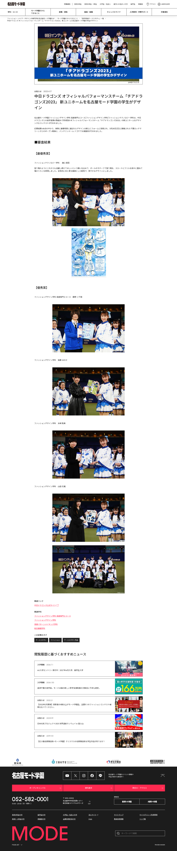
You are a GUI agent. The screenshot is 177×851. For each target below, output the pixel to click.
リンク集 (142, 819)
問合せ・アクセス (139, 788)
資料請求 (88, 788)
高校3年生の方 (17, 815)
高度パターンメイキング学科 (46, 624)
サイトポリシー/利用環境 (148, 815)
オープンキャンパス (37, 788)
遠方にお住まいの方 (121, 4)
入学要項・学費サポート (139, 12)
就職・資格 (63, 12)
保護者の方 (41, 819)
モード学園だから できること (38, 11)
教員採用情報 (118, 819)
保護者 (140, 4)
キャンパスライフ (114, 12)
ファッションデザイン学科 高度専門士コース (52, 616)
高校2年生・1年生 (90, 4)
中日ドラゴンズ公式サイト (45, 605)
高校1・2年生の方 (18, 819)
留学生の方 (41, 815)
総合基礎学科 (39, 628)
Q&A (90, 819)
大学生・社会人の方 (70, 815)
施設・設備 (88, 12)
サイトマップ (118, 815)
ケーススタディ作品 (71, 640)
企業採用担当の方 (69, 819)
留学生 (133, 4)
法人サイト (92, 815)
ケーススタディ (41, 640)
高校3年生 (78, 4)
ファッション (55, 640)
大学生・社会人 (105, 4)
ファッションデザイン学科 (45, 620)
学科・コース (13, 12)
